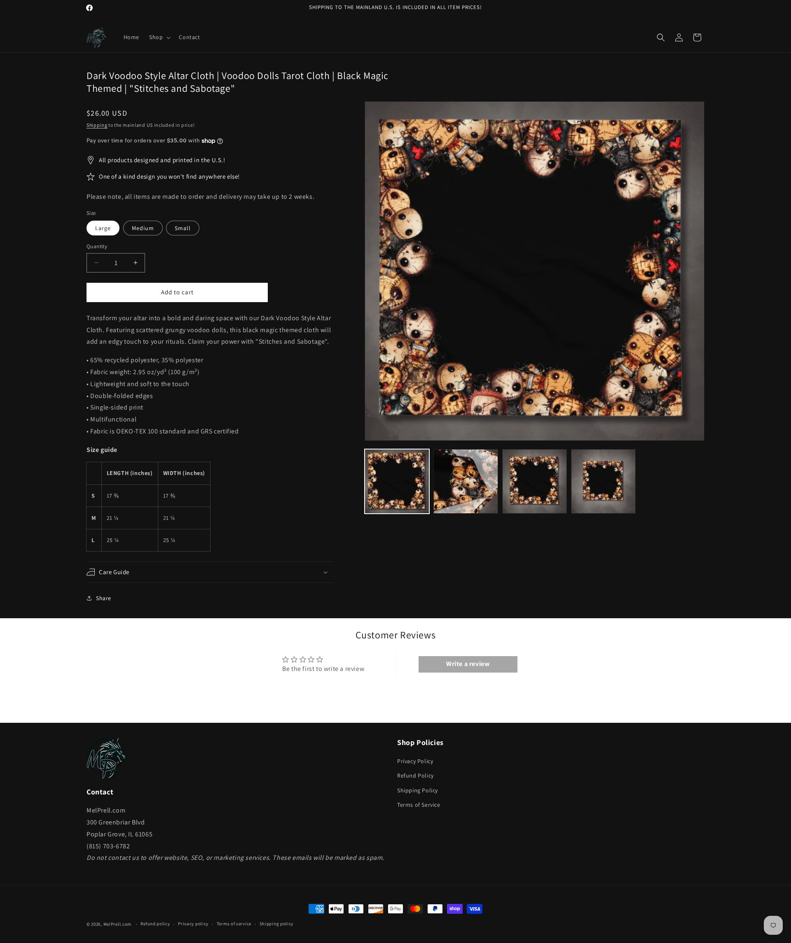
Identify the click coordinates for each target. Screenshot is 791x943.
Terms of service (234, 924)
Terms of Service (418, 804)
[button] (159, 37)
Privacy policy (193, 924)
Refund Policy (415, 776)
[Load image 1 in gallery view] (397, 481)
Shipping (97, 125)
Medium (143, 228)
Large (103, 228)
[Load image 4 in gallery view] (603, 481)
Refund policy (155, 924)
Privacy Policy (415, 761)
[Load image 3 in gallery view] (534, 481)
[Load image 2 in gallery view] (465, 481)
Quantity (97, 246)
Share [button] (103, 598)
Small (183, 228)
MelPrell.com (117, 924)
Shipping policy (277, 924)
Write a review (467, 664)
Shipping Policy (417, 790)
